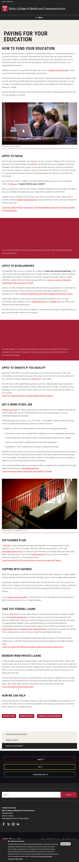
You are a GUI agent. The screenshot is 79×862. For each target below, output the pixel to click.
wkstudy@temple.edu (30, 468)
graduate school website (58, 70)
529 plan (7, 545)
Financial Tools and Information (16, 734)
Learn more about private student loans (18, 687)
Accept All (65, 844)
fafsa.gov (13, 184)
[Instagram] (13, 824)
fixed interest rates (9, 629)
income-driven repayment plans (33, 629)
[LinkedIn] (18, 824)
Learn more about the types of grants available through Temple (27, 396)
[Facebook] (3, 824)
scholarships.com (39, 302)
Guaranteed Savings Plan (12, 551)
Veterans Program (12, 740)
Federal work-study (10, 410)
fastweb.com (55, 302)
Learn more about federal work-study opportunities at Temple (27, 471)
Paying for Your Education (14, 746)
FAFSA (33, 164)
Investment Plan (37, 554)
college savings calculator (17, 597)
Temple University (7, 1)
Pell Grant (36, 379)
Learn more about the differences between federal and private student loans (32, 647)
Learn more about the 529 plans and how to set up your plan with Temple (31, 560)
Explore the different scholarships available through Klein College (47, 294)
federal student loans (19, 617)
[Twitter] (8, 824)
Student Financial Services (26, 200)
